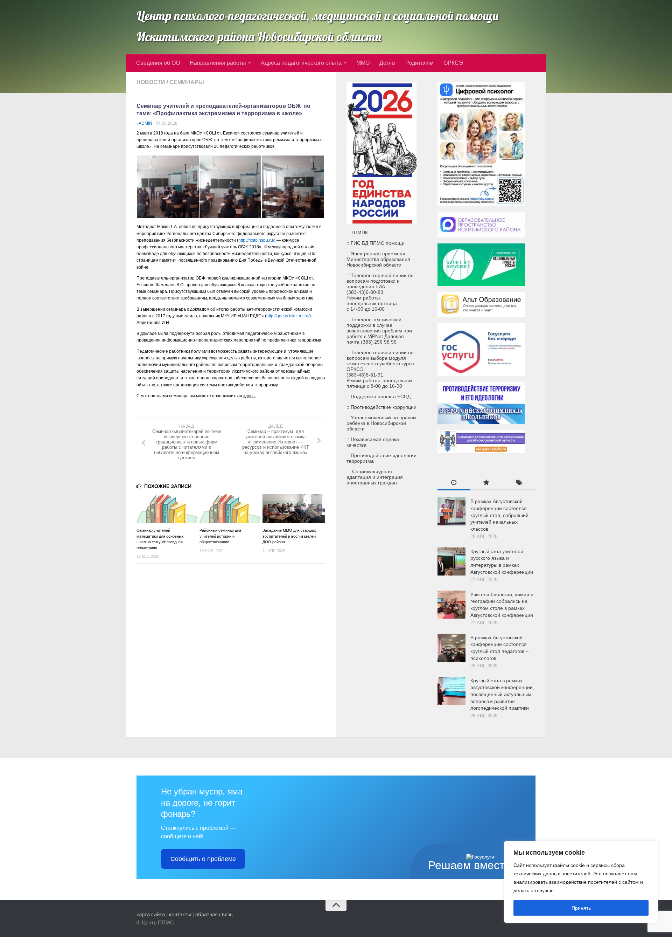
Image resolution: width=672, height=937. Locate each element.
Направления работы (218, 63)
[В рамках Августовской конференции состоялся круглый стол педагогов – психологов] (451, 648)
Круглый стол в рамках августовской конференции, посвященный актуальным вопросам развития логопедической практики (502, 694)
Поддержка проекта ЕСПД (381, 396)
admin (145, 123)
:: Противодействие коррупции (381, 407)
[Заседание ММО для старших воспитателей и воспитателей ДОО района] (293, 508)
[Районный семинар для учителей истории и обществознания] (231, 508)
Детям (387, 63)
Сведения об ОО (158, 63)
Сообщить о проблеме (203, 858)
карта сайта (150, 914)
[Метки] (519, 483)
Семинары (186, 82)
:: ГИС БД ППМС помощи (375, 243)
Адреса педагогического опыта (301, 63)
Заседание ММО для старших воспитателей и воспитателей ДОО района (289, 536)
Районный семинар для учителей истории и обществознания (220, 536)
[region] (581, 882)
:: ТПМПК (357, 232)
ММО (363, 63)
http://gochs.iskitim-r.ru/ (287, 316)
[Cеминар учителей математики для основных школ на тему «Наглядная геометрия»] (167, 508)
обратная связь (214, 914)
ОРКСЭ (453, 63)
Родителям (419, 63)
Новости (150, 82)
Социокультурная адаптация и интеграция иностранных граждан (374, 477)
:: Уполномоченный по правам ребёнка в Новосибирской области (381, 423)
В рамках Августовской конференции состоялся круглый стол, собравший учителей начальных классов (499, 514)
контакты (180, 914)
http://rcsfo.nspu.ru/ (256, 240)
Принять (581, 908)
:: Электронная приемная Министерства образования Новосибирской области (378, 259)
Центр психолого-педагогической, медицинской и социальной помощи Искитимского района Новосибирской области (317, 26)
